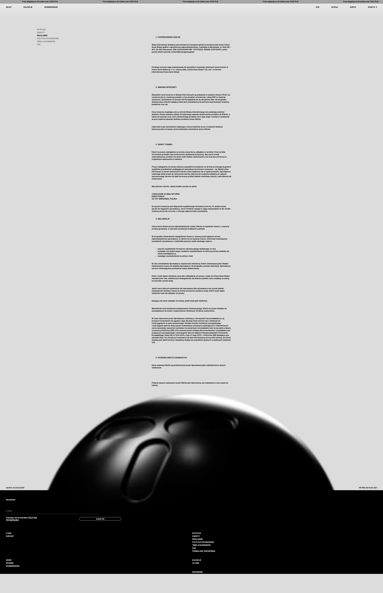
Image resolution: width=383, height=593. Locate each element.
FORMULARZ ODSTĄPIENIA (203, 551)
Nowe (9, 560)
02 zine (195, 563)
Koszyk (372, 7)
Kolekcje (27, 7)
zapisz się (100, 519)
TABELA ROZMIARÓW (201, 545)
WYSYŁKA (196, 533)
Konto (353, 7)
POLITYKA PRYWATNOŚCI (203, 542)
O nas (8, 533)
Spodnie (10, 563)
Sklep (9, 7)
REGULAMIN (197, 539)
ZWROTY (196, 536)
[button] (376, 7)
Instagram (197, 572)
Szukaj (334, 7)
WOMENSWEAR (51, 7)
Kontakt (10, 536)
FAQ (194, 548)
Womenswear (12, 566)
